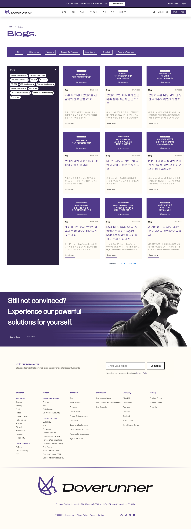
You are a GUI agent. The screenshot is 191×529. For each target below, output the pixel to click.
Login (184, 4)
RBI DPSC (43, 80)
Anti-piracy (15, 97)
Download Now (117, 4)
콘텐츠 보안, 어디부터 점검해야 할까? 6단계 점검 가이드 (123, 99)
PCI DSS (14, 84)
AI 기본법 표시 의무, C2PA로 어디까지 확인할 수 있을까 (164, 231)
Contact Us (163, 12)
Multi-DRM (33, 88)
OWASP (34, 80)
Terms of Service (97, 515)
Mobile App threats (18, 88)
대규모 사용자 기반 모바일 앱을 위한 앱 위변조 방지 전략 (123, 165)
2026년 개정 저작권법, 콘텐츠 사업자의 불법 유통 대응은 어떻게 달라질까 (165, 165)
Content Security (23, 443)
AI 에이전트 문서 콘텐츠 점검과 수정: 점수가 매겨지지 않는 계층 (81, 231)
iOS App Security (27, 84)
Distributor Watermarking (43, 93)
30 (131, 263)
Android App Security (45, 84)
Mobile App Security (19, 75)
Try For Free (178, 12)
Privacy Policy (82, 515)
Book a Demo (173, 4)
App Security (21, 398)
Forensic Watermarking (20, 93)
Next (135, 263)
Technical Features (37, 75)
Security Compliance (19, 80)
